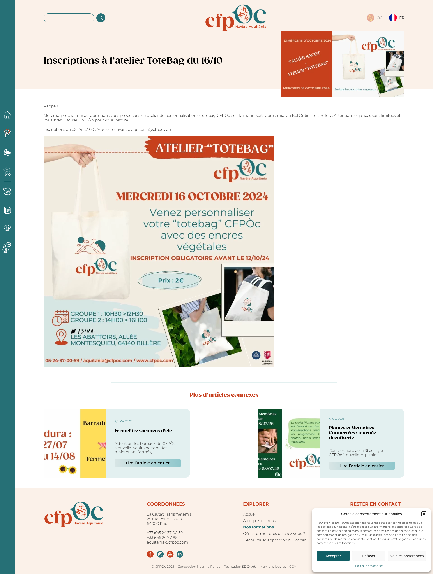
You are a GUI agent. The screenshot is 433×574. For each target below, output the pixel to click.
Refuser (368, 556)
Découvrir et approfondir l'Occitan (275, 540)
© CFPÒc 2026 (163, 567)
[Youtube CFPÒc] (170, 554)
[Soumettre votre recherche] (100, 17)
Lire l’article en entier (148, 463)
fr (401, 18)
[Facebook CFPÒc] (150, 554)
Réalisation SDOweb (240, 567)
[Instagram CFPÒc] (160, 554)
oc (379, 18)
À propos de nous (259, 520)
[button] (424, 514)
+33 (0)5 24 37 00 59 (165, 532)
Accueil (249, 514)
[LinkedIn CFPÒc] (180, 554)
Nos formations (258, 527)
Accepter (333, 556)
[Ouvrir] (7, 283)
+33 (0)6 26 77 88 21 (164, 537)
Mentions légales (272, 567)
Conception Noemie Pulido (199, 567)
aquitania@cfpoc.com (167, 542)
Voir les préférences (407, 556)
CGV (292, 567)
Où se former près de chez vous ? (274, 533)
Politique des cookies (369, 565)
